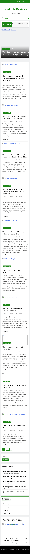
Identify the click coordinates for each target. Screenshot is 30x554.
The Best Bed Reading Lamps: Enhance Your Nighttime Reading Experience (13, 192)
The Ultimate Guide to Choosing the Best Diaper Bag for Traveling (11, 540)
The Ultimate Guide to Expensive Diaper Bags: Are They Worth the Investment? (13, 78)
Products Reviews (15, 9)
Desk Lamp (6, 304)
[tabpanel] (11, 533)
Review (5, 83)
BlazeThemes (15, 551)
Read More (5, 101)
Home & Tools (7, 185)
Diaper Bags (6, 48)
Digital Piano (6, 510)
